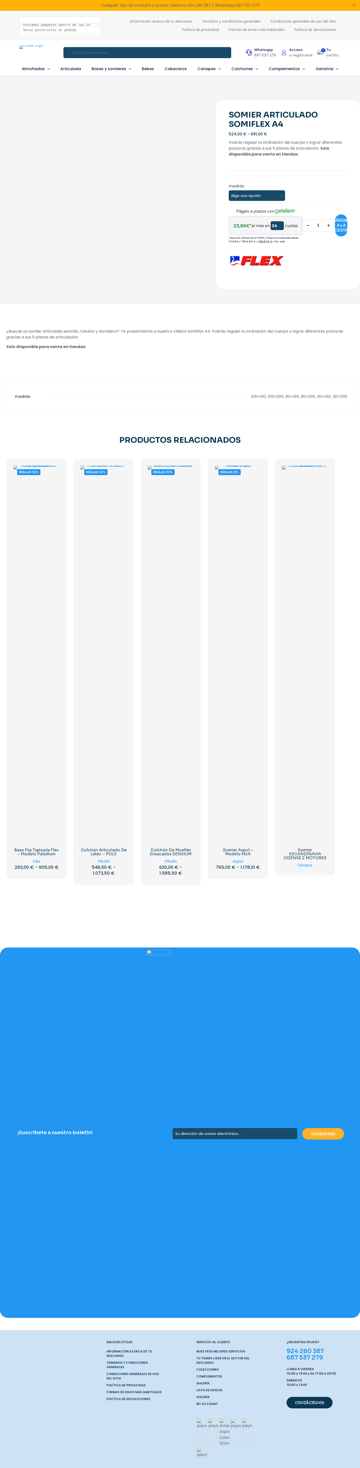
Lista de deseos (209, 1390)
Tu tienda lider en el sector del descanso (223, 1360)
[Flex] (256, 262)
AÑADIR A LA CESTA (341, 225)
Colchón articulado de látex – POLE (104, 852)
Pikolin (104, 861)
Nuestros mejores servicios (220, 1351)
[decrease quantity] (307, 225)
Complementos (209, 1376)
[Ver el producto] (52, 472)
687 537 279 (305, 1357)
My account (207, 1404)
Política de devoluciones (128, 1399)
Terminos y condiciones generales (127, 1365)
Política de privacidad (126, 1385)
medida (236, 186)
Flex (36, 861)
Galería (203, 1383)
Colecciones (207, 1369)
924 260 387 (305, 1351)
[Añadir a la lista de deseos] (52, 483)
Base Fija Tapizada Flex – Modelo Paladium (36, 852)
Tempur (305, 865)
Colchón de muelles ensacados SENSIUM (171, 852)
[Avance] (52, 493)
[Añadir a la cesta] (321, 472)
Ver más (280, 241)
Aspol (237, 861)
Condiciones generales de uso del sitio (133, 1376)
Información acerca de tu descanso (129, 1353)
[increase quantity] (328, 225)
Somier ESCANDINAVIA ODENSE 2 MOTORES (305, 853)
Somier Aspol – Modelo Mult (238, 852)
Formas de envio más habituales (134, 1392)
